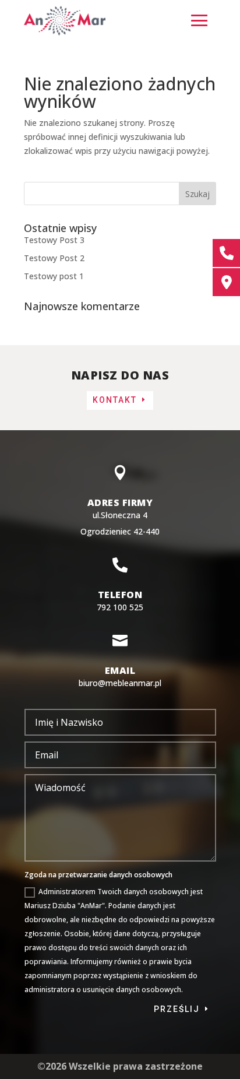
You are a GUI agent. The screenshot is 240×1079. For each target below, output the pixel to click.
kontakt (115, 400)
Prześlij (177, 1009)
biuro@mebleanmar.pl (120, 682)
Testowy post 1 (54, 276)
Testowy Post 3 (54, 239)
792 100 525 (120, 607)
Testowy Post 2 (54, 257)
